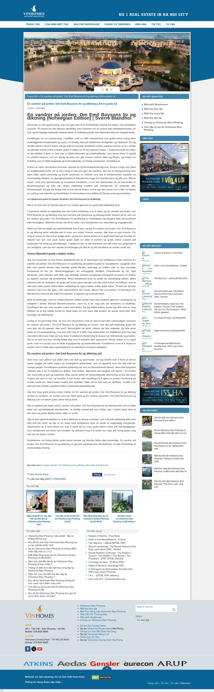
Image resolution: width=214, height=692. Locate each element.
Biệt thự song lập (154, 113)
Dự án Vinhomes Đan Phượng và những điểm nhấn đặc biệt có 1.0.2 (170, 431)
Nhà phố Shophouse (86, 24)
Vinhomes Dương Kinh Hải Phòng (105, 640)
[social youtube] (40, 647)
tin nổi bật (143, 620)
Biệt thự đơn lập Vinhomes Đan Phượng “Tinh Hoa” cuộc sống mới (169, 484)
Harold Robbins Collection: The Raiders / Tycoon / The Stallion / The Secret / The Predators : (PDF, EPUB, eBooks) (170, 308)
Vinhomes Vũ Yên (89, 637)
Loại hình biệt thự (57, 24)
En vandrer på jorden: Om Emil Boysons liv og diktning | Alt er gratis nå (68, 465)
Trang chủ (33, 24)
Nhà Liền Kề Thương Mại (93, 614)
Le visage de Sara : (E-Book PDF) (170, 318)
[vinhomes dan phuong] (39, 606)
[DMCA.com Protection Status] (102, 676)
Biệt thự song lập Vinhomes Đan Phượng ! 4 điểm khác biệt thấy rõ (170, 470)
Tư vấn (170, 24)
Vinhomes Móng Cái (98, 634)
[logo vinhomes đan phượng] (34, 6)
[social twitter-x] (34, 647)
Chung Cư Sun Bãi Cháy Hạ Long (98, 631)
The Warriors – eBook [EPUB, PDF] (170, 278)
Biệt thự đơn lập (153, 109)
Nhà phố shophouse (91, 617)
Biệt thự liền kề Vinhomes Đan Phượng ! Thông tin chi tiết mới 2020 (169, 459)
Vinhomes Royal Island (99, 628)
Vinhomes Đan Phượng (92, 605)
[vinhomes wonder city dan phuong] (164, 357)
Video (146, 199)
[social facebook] (28, 647)
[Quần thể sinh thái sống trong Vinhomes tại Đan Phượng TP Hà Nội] (107, 62)
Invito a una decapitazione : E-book (170, 266)
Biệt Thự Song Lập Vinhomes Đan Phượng (103, 611)
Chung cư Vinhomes (117, 24)
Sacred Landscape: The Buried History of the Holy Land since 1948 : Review (169, 294)
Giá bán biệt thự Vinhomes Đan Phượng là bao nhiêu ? (169, 419)
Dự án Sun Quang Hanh (93, 625)
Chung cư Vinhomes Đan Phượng (163, 122)
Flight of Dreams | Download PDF (169, 330)
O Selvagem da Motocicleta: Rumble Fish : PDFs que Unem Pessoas (168, 346)
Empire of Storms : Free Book (168, 253)
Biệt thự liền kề (153, 118)
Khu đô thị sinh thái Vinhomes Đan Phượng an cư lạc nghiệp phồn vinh (170, 446)
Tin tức (156, 24)
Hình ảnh (140, 24)
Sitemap (185, 683)
